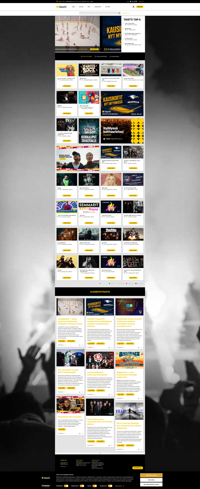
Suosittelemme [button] (87, 56)
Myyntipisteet (137, 467)
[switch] (82, 486)
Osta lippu (71, 341)
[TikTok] (134, 1)
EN (140, 1)
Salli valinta (151, 480)
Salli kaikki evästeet (151, 475)
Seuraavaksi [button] (115, 56)
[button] (63, 49)
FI (141, 1)
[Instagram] (132, 1)
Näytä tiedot (118, 486)
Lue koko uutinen (111, 49)
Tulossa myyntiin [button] (101, 56)
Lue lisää (61, 341)
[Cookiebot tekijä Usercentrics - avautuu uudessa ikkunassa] (46, 486)
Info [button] (89, 7)
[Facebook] (131, 1)
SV (142, 1)
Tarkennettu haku (125, 13)
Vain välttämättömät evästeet (151, 484)
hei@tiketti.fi (63, 466)
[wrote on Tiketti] (70, 306)
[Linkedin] (136, 1)
